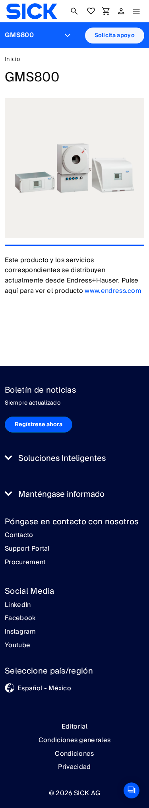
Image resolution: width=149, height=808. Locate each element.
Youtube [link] (17, 645)
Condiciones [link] (74, 753)
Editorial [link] (74, 726)
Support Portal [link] (27, 549)
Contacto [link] (19, 535)
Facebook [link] (20, 618)
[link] (31, 11)
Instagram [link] (20, 632)
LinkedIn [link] (18, 605)
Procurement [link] (25, 562)
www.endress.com (113, 290)
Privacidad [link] (74, 766)
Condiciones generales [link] (75, 740)
